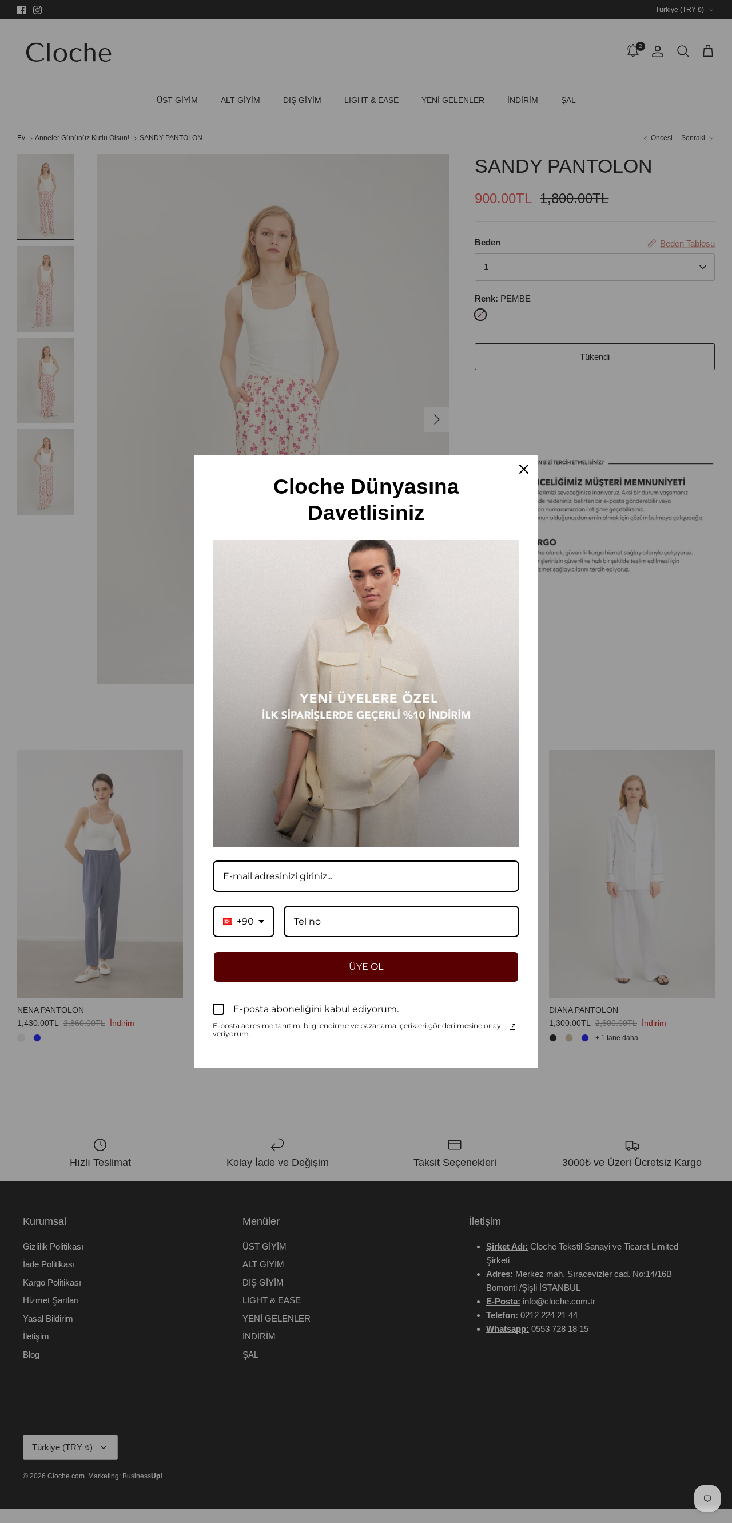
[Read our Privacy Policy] (512, 1027)
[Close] (524, 469)
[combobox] (243, 921)
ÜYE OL (366, 966)
